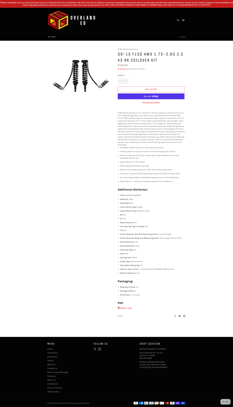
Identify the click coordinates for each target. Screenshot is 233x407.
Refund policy (53, 391)
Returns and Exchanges (57, 372)
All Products (52, 353)
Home (50, 349)
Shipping (121, 69)
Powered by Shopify (82, 403)
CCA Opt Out (52, 384)
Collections (52, 356)
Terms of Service (54, 388)
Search (50, 360)
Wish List (51, 380)
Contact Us (52, 368)
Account (183, 37)
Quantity (121, 75)
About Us (51, 364)
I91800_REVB (126, 308)
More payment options (151, 102)
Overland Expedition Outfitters (64, 403)
